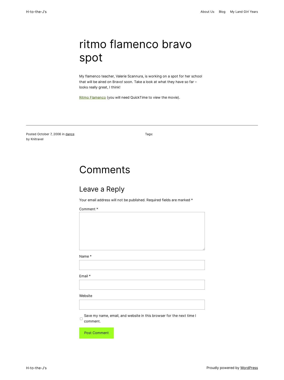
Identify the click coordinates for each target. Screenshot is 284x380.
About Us (207, 12)
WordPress (249, 368)
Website (85, 296)
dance (69, 134)
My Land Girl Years (244, 12)
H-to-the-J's (36, 12)
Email (85, 276)
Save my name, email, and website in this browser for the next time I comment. (140, 318)
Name (85, 256)
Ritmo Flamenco (92, 97)
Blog (222, 12)
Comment (88, 209)
